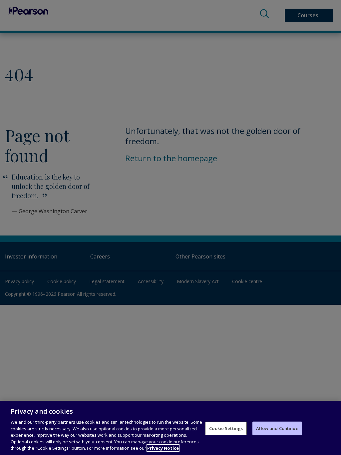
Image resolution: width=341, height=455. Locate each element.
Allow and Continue (277, 428)
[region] (170, 428)
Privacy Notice (163, 448)
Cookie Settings (226, 428)
